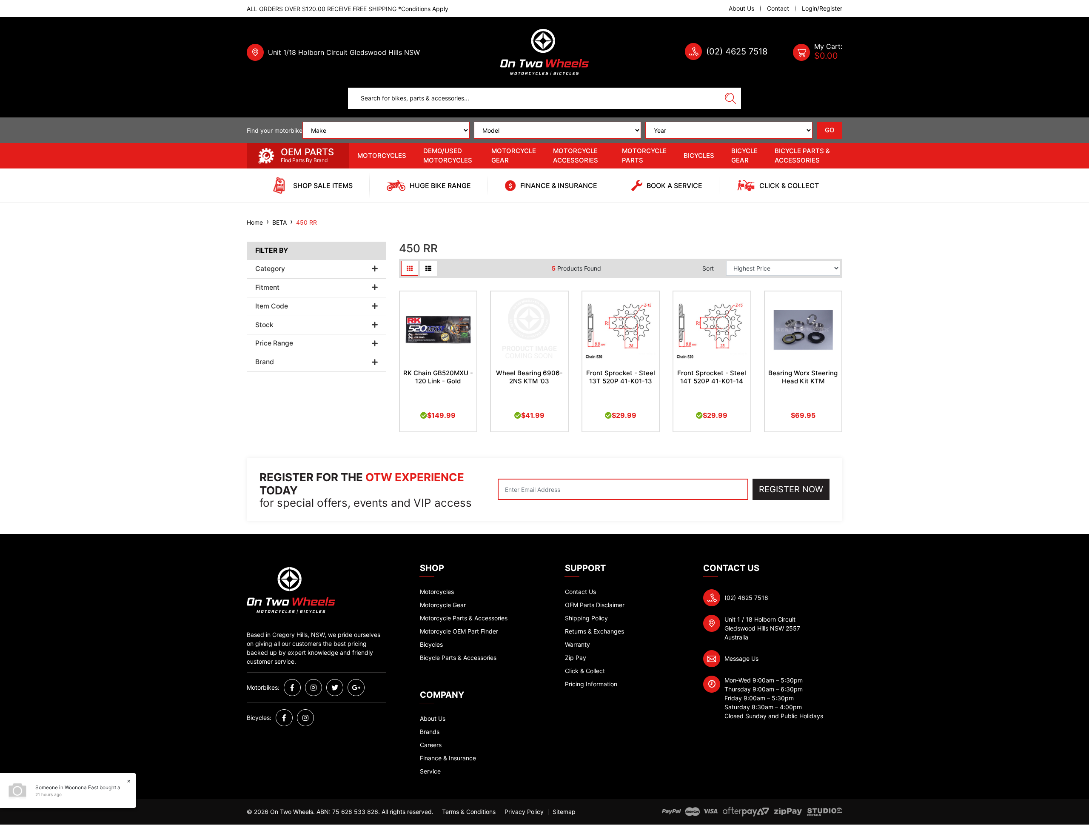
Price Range (274, 343)
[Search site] (730, 98)
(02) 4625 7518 (736, 51)
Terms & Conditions (469, 812)
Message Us (741, 658)
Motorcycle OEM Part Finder (459, 631)
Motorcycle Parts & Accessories (463, 618)
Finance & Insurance (448, 758)
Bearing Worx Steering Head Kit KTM (803, 377)
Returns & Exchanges (594, 631)
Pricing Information (591, 684)
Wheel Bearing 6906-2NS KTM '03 (529, 377)
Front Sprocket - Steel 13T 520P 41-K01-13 (620, 377)
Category (270, 269)
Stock (264, 325)
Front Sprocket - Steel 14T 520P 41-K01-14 (711, 377)
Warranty (577, 644)
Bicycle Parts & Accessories (802, 156)
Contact (778, 8)
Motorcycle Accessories (575, 156)
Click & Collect (585, 670)
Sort (708, 268)
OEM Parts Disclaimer (594, 604)
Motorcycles (381, 155)
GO (830, 130)
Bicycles (699, 155)
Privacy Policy (524, 812)
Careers (431, 744)
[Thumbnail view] (409, 268)
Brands (429, 731)
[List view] (428, 268)
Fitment (267, 287)
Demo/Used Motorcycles (447, 156)
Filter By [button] (271, 250)
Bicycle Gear (744, 156)
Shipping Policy (586, 618)
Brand (264, 362)
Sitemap (564, 812)
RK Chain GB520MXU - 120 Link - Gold (438, 377)
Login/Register (822, 8)
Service (430, 771)
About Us (741, 8)
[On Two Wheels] (544, 51)
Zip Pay (575, 657)
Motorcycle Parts (644, 156)
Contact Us (580, 591)
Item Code (271, 306)
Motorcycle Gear (513, 156)
